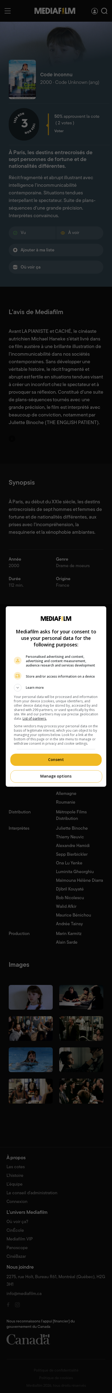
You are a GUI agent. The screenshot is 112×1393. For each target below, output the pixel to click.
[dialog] (56, 696)
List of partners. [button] (35, 718)
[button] (56, 687)
